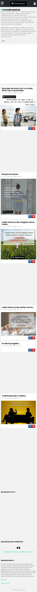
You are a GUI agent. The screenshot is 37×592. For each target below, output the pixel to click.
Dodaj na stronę (5, 583)
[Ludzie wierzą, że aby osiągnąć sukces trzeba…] (18, 244)
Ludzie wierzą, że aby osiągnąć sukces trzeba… (18, 223)
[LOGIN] (34, 3)
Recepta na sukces (10, 174)
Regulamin (4, 579)
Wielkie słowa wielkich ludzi (18, 551)
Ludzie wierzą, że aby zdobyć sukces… (18, 307)
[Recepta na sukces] (18, 196)
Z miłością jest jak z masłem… (14, 396)
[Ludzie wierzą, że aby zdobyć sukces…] (18, 324)
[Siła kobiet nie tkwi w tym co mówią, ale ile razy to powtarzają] (18, 110)
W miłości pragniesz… (11, 343)
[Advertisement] (18, 64)
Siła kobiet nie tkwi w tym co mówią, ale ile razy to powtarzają (17, 89)
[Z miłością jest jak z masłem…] (18, 412)
